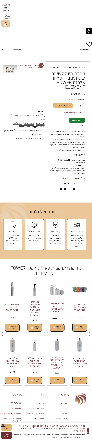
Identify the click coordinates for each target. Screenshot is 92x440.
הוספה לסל (63, 105)
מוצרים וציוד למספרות (35, 413)
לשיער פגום (9, 130)
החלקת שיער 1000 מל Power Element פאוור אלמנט (12, 362)
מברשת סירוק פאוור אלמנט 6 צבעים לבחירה (79, 307)
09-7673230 (16, 403)
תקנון (65, 413)
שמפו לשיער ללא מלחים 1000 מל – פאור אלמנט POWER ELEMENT (57, 363)
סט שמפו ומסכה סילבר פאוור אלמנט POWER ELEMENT (57, 307)
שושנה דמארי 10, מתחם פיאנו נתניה (12, 419)
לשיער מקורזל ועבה (37, 130)
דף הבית (64, 403)
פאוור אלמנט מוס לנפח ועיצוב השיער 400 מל (12, 307)
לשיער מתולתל (22, 130)
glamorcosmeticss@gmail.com (10, 413)
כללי (42, 115)
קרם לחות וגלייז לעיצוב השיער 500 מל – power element (80, 362)
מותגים (41, 403)
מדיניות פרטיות (61, 418)
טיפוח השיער (29, 123)
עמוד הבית (81, 67)
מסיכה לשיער (17, 115)
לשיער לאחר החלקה (26, 127)
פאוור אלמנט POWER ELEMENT (28, 138)
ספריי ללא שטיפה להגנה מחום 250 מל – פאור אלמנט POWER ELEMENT (34, 308)
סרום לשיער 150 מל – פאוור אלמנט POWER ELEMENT (35, 362)
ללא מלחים (17, 123)
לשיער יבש (40, 127)
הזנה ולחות (40, 123)
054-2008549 (15, 408)
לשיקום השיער (38, 134)
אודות (64, 408)
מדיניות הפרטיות (69, 437)
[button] (89, 31)
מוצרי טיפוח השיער (69, 67)
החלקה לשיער (38, 418)
